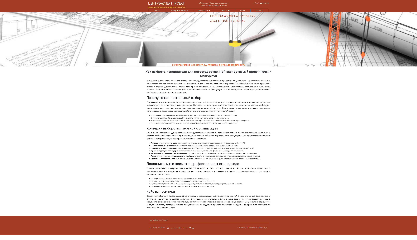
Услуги (242, 11)
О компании (225, 11)
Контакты (259, 11)
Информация (203, 11)
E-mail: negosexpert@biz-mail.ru (214, 6)
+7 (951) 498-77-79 (260, 3)
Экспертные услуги (178, 11)
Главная (157, 11)
